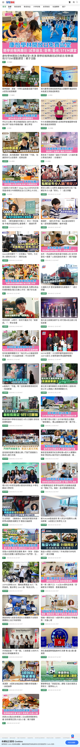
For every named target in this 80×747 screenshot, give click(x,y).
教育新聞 (17, 7)
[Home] (10, 2)
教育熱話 (27, 7)
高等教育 (46, 7)
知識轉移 (56, 7)
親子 (64, 7)
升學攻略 (36, 7)
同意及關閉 (71, 742)
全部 (9, 7)
